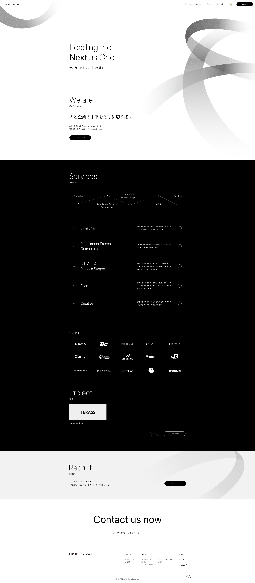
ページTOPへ (188, 577)
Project (182, 554)
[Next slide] (158, 434)
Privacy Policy (185, 565)
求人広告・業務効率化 (147, 564)
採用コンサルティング (147, 559)
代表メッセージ (129, 559)
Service (144, 554)
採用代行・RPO (145, 562)
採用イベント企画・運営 (165, 559)
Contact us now (127, 519)
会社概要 (127, 562)
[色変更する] (231, 4)
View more (174, 434)
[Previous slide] (151, 434)
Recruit (182, 560)
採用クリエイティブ (164, 562)
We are (128, 554)
